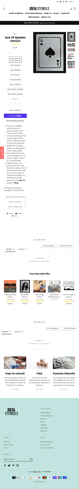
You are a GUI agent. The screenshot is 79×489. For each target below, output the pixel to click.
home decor (14, 143)
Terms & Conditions (47, 448)
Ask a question (15, 207)
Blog (16, 183)
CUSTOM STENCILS (33, 13)
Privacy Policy (45, 445)
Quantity (15, 99)
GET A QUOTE (64, 389)
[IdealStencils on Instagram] (17, 465)
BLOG (56, 13)
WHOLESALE (33, 17)
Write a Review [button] (67, 246)
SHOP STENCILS (16, 13)
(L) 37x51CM (15, 75)
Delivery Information (15, 197)
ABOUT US (46, 17)
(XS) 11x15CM (15, 60)
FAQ (5, 448)
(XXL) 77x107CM (15, 84)
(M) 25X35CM (15, 70)
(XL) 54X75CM (15, 80)
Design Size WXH (15, 57)
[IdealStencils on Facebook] (5, 465)
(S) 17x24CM (15, 65)
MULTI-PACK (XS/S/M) (15, 89)
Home (15, 34)
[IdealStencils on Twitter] (9, 465)
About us (7, 442)
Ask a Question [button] (49, 246)
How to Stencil (15, 202)
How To (22, 180)
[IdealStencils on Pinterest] (13, 465)
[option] (39, 23)
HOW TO (48, 13)
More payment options (15, 121)
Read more (39, 389)
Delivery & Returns (47, 442)
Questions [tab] (21, 249)
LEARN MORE (15, 389)
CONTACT (65, 13)
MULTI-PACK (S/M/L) (15, 94)
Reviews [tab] (9, 249)
